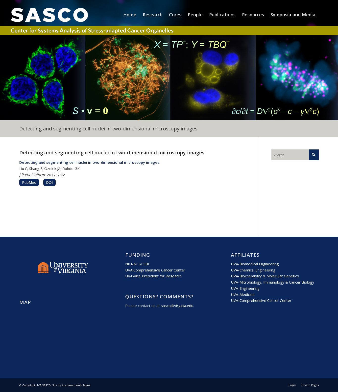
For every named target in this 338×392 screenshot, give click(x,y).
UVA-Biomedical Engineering (255, 263)
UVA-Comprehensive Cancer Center (261, 300)
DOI (49, 182)
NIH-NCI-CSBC (137, 263)
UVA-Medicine (243, 294)
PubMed (29, 182)
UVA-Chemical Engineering (253, 270)
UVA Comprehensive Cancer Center (155, 270)
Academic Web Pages (76, 385)
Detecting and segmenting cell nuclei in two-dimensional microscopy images (108, 128)
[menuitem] (130, 14)
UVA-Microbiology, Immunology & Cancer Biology (272, 282)
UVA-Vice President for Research (153, 275)
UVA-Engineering (245, 288)
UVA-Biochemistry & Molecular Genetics (265, 275)
